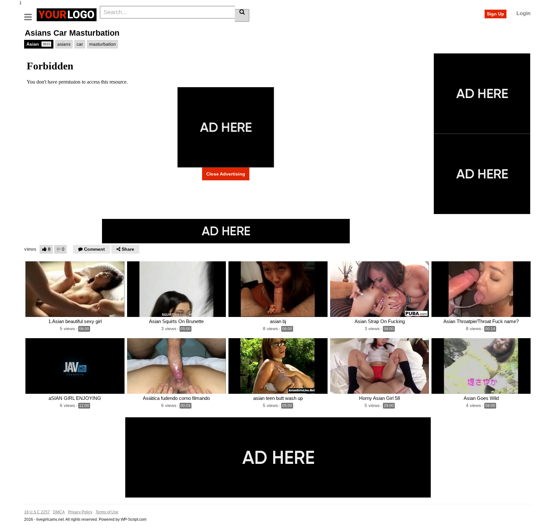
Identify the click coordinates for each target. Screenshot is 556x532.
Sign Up (495, 13)
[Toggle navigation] (30, 14)
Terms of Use (107, 512)
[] (242, 15)
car (80, 44)
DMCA (59, 512)
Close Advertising (225, 173)
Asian (38, 44)
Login (523, 13)
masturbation (102, 44)
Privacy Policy (80, 512)
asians (63, 44)
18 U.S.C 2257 (37, 512)
